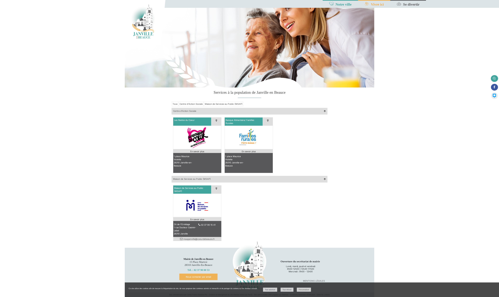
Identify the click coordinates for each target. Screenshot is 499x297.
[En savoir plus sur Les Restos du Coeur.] (197, 151)
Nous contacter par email (198, 277)
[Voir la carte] (216, 122)
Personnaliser (304, 290)
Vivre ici (377, 4)
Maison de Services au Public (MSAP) (223, 104)
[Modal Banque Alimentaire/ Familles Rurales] (249, 148)
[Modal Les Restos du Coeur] (197, 148)
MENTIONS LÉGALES (314, 281)
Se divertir (411, 4)
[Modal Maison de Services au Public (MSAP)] (197, 216)
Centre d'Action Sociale (191, 104)
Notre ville (344, 4)
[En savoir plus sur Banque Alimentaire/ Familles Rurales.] (249, 151)
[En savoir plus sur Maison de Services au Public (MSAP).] (197, 219)
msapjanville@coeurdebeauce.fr (199, 239)
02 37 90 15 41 (208, 225)
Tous (175, 104)
